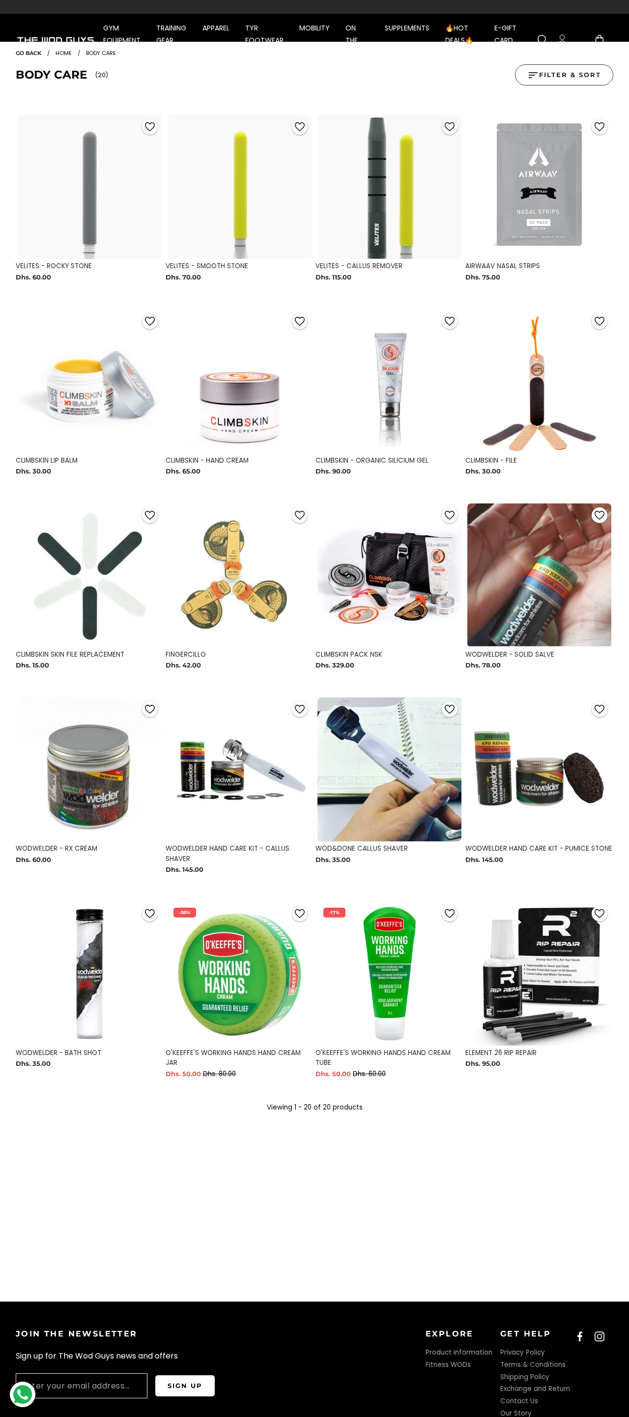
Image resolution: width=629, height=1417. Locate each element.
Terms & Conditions (533, 1364)
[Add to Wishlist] (150, 127)
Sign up (185, 1385)
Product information (459, 1352)
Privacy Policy (522, 1352)
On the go (351, 40)
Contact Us (519, 1401)
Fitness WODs (448, 1364)
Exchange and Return (535, 1388)
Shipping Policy (524, 1377)
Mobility (314, 28)
